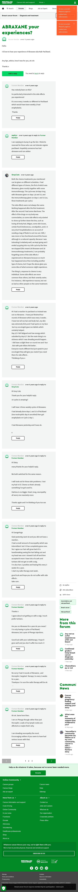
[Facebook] (31, 868)
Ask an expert (8, 792)
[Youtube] (41, 868)
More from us (8, 798)
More (41, 2)
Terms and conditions (8, 877)
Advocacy (6, 824)
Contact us (44, 802)
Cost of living (7, 806)
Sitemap (43, 792)
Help (41, 788)
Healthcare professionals (12, 831)
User (75, 3)
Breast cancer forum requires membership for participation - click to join (39, 887)
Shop (5, 835)
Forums (21, 8)
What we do (44, 810)
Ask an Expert (42, 8)
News (54, 8)
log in (36, 73)
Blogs (31, 8)
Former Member (18, 458)
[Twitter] (36, 868)
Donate (38, 773)
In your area (7, 813)
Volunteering (7, 828)
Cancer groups (8, 784)
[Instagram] (46, 868)
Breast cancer (65, 607)
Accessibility (42, 879)
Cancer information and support (14, 802)
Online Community (11, 780)
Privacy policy (6, 879)
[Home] (7, 2)
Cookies (41, 874)
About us (6, 838)
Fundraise (6, 817)
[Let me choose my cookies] (3, 888)
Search (11, 8)
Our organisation (46, 813)
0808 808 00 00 (39, 853)
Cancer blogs (7, 788)
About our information (45, 877)
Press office (44, 820)
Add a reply (12, 73)
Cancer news (44, 784)
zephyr (15, 135)
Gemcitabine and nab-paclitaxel (66, 602)
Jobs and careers (46, 806)
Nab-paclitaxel (65, 611)
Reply (18, 118)
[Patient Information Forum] (54, 861)
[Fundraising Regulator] (42, 861)
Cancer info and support (26, 2)
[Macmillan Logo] (26, 861)
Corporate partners (46, 817)
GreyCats (16, 175)
